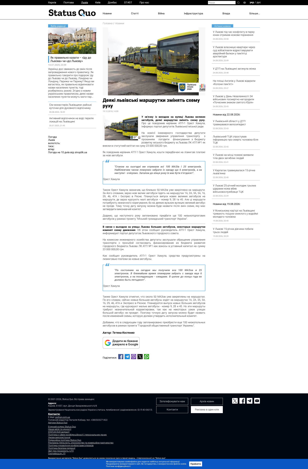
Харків (52, 2)
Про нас (144, 2)
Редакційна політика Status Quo (64, 440)
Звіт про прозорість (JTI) (61, 451)
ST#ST (128, 2)
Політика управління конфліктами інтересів (71, 445)
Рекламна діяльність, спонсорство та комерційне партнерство (80, 442)
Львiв (84, 2)
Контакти (172, 409)
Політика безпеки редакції (61, 448)
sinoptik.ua (81, 152)
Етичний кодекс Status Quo (62, 426)
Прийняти (195, 464)
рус (259, 2)
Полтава (69, 2)
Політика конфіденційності (118, 466)
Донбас (112, 2)
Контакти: (54, 414)
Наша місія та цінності (59, 429)
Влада (226, 13)
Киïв (97, 2)
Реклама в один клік (207, 409)
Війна (161, 13)
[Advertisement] (154, 372)
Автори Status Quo (57, 422)
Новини (107, 13)
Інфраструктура (193, 13)
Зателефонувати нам (172, 401)
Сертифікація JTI (56, 453)
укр (252, 2)
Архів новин (207, 401)
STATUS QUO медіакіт (59, 432)
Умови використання (59, 437)
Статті (135, 13)
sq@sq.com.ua (62, 417)
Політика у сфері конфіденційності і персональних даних (77, 434)
